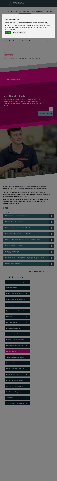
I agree (8, 32)
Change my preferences (19, 32)
